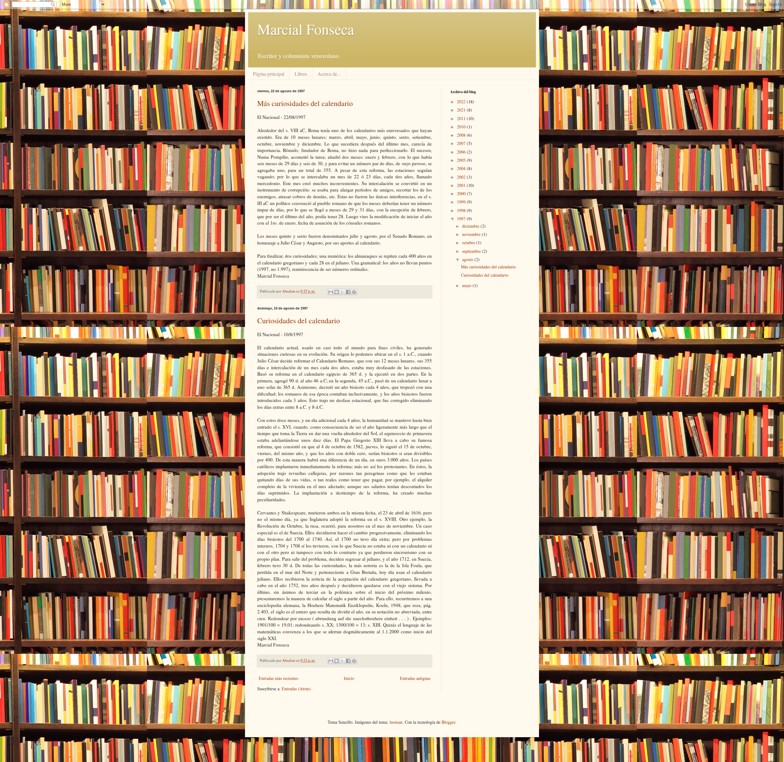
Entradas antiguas (415, 678)
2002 (462, 177)
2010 (462, 127)
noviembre (472, 234)
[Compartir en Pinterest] (354, 292)
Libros (301, 73)
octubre (469, 242)
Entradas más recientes (278, 678)
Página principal (268, 73)
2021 (462, 110)
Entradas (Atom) (296, 689)
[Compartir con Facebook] (348, 292)
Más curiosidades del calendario (305, 103)
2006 (462, 152)
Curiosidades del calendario (298, 320)
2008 (462, 135)
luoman (396, 722)
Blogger (448, 722)
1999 (462, 202)
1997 (462, 219)
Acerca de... (329, 73)
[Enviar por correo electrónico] (331, 292)
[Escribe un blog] (337, 292)
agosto (468, 259)
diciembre (471, 226)
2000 (462, 193)
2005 (462, 160)
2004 (462, 168)
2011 (462, 118)
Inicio (349, 678)
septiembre (472, 251)
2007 (462, 143)
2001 (462, 185)
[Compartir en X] (342, 292)
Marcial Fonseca (305, 29)
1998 (462, 210)
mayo (467, 285)
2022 (462, 101)
